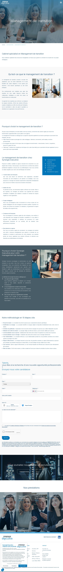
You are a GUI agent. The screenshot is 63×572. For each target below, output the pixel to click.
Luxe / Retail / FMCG (36, 560)
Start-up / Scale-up (36, 558)
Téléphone (34, 388)
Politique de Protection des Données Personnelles (32, 567)
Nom (33, 374)
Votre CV (4, 402)
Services (34, 550)
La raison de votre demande (8, 409)
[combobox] (34, 391)
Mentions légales (17, 567)
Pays (3, 381)
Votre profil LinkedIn (7, 395)
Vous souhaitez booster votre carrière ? (45, 555)
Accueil (3, 44)
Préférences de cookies (10, 568)
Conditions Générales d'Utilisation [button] (17, 425)
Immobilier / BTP (35, 548)
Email (3, 388)
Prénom (4, 374)
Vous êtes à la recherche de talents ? (46, 550)
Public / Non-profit (35, 556)
